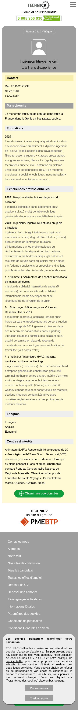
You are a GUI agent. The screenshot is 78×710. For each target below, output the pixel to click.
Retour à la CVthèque (39, 31)
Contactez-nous (18, 541)
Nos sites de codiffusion (24, 563)
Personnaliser (39, 688)
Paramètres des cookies (24, 613)
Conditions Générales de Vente (29, 628)
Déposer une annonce (23, 592)
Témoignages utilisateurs (25, 599)
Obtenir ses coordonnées (41, 493)
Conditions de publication (25, 621)
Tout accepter (39, 698)
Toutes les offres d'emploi (25, 577)
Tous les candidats (20, 570)
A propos (14, 548)
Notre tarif (14, 556)
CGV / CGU (36, 658)
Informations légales (21, 606)
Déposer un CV (18, 584)
